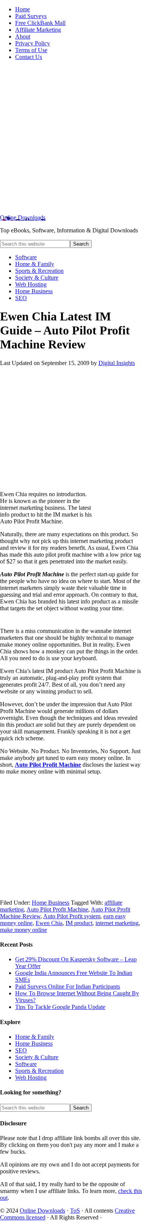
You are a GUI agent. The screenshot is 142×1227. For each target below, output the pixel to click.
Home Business (50, 902)
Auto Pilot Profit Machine (48, 764)
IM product (79, 923)
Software (26, 1064)
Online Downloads (22, 217)
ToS (75, 1210)
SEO (21, 1050)
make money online (23, 930)
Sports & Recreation (39, 1071)
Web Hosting (31, 1077)
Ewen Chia (49, 923)
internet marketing (117, 923)
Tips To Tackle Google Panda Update (60, 1007)
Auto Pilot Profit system (71, 916)
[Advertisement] (71, 137)
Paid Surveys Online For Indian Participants (67, 986)
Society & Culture (36, 1057)
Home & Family (34, 1037)
